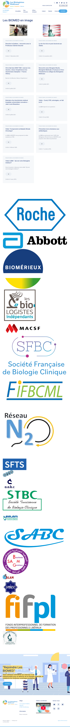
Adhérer (63, 11)
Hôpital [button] (50, 11)
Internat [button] (57, 11)
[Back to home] (14, 4)
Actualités (18, 11)
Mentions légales (6, 720)
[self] (54, 2)
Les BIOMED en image (17, 40)
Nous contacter (47, 5)
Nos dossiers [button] (25, 11)
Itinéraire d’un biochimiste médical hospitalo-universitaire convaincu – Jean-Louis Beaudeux (16, 102)
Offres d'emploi (34, 11)
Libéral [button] (43, 11)
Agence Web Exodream (62, 720)
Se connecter (63, 5)
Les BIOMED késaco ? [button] (6, 11)
